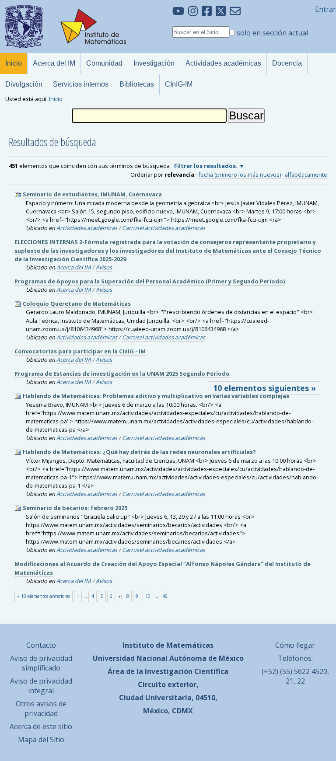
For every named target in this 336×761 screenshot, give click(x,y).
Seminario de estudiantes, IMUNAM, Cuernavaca (92, 194)
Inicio (56, 99)
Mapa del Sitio (41, 739)
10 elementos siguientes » (264, 388)
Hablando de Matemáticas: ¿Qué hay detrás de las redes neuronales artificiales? (139, 452)
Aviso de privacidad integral (41, 685)
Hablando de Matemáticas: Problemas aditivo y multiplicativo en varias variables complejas (156, 396)
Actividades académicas (86, 228)
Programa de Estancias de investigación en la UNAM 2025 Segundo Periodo (122, 373)
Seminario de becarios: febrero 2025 (75, 508)
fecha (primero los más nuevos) (239, 174)
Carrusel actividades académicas (163, 228)
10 (147, 596)
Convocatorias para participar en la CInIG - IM (80, 351)
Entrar (325, 9)
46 (165, 596)
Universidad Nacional (130, 658)
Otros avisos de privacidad (41, 708)
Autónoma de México (206, 658)
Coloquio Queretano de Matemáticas (77, 303)
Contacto (41, 645)
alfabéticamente (306, 174)
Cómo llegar (295, 645)
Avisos (104, 267)
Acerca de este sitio (41, 726)
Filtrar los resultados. (206, 166)
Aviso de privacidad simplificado (41, 663)
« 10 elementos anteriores (43, 596)
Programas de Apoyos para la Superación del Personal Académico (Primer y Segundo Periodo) (149, 281)
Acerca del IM (73, 267)
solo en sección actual (272, 33)
